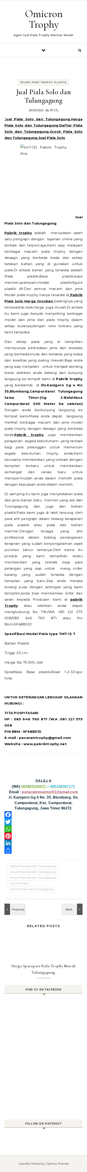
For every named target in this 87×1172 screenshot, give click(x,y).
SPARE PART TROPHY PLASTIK (43, 82)
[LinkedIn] (43, 843)
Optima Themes (57, 1163)
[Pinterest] (43, 836)
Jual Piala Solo (19, 883)
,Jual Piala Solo (51, 138)
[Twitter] (43, 821)
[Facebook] (43, 814)
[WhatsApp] (43, 828)
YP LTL (54, 110)
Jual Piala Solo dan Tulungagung (37, 119)
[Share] (43, 850)
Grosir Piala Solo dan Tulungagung (33, 871)
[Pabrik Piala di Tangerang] (14, 909)
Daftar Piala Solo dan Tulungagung (33, 866)
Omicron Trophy (44, 19)
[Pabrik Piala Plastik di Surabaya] (72, 909)
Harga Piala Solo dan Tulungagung (33, 877)
